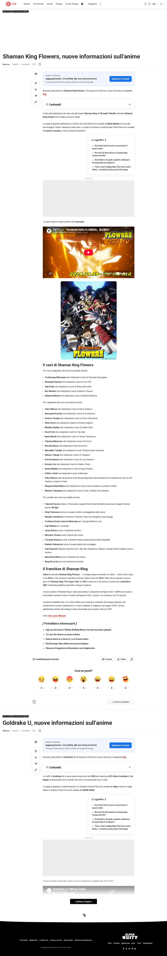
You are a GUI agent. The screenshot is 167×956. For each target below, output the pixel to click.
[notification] (145, 3)
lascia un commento (122, 702)
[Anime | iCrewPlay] (11, 4)
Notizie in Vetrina (20, 11)
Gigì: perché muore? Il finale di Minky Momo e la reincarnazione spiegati (78, 629)
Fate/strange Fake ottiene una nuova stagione (67, 643)
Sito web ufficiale (57, 616)
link (44, 94)
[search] (149, 4)
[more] (100, 4)
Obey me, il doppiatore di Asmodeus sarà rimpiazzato (70, 648)
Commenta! (25, 64)
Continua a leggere (83, 901)
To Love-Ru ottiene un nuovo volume (63, 634)
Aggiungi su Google (120, 79)
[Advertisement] (83, 32)
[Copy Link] (36, 102)
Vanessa (6, 64)
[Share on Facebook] (36, 83)
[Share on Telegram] (36, 96)
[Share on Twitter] (36, 89)
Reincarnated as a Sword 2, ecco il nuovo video (67, 639)
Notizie (7, 11)
